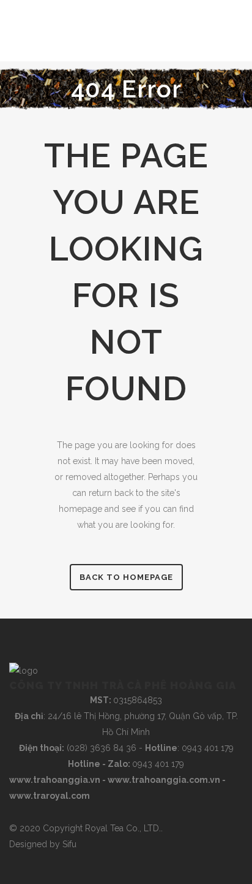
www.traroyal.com (49, 796)
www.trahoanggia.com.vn (164, 780)
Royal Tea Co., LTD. (123, 828)
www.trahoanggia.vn (54, 780)
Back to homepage (126, 577)
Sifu (69, 844)
